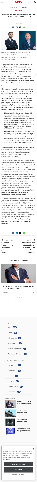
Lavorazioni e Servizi (16, 348)
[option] (18, 279)
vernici (13, 376)
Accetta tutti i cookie (18, 464)
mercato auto (15, 386)
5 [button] (19, 298)
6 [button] (21, 298)
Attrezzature (14, 338)
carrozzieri (14, 392)
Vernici (12, 332)
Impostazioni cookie (18, 475)
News (18, 7)
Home (11, 7)
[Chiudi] (33, 449)
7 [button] (23, 298)
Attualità (25, 7)
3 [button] (16, 298)
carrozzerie (14, 370)
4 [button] (17, 298)
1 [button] (12, 298)
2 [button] (14, 298)
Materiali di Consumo (17, 354)
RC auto (13, 381)
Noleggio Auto (14, 343)
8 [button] (25, 298)
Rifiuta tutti (18, 469)
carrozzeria (15, 365)
